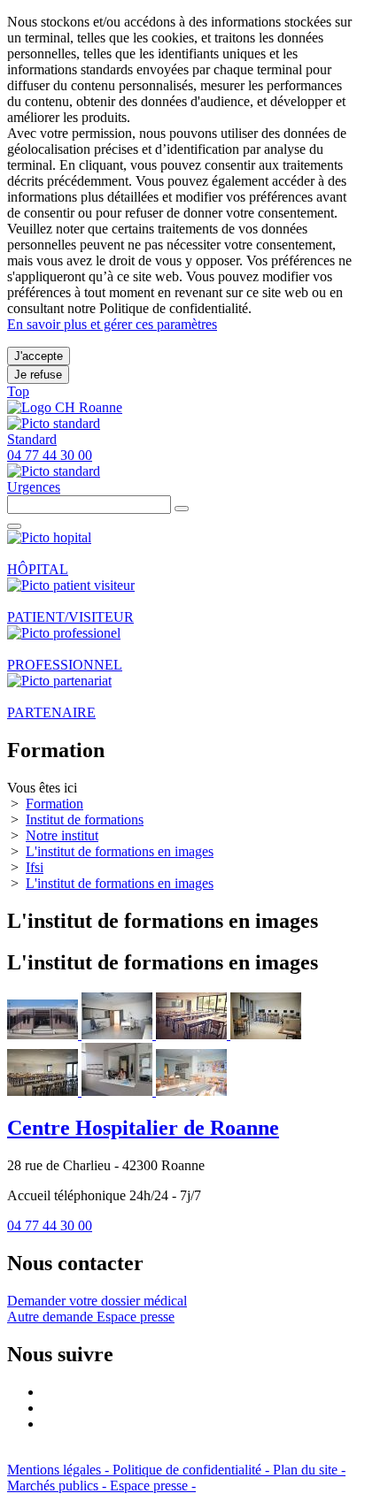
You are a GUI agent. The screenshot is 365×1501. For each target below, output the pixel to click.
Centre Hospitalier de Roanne (143, 1127)
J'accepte (38, 356)
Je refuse (38, 374)
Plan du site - (309, 1469)
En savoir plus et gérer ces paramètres (112, 324)
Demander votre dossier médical (97, 1300)
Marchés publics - (58, 1485)
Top (18, 391)
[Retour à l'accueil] (64, 407)
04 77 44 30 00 (49, 1225)
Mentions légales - (60, 1469)
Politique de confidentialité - (193, 1469)
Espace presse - (153, 1485)
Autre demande (52, 1316)
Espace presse (136, 1316)
